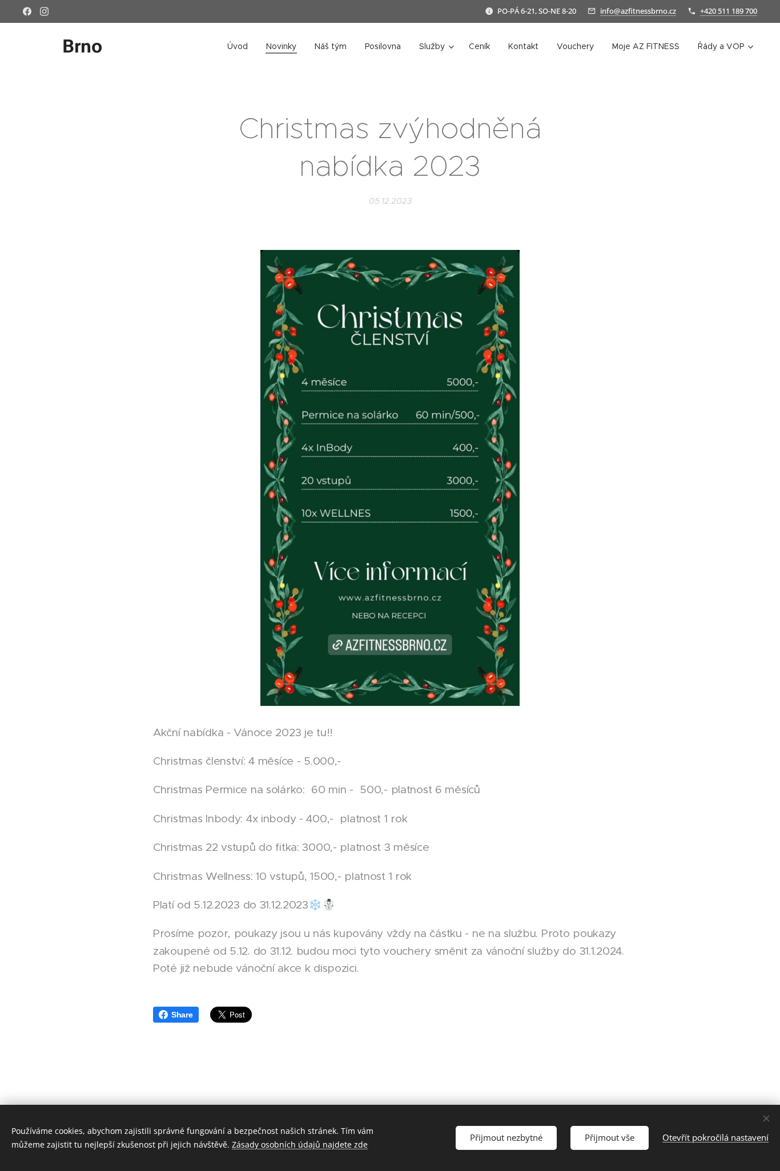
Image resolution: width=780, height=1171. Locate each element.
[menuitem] (240, 46)
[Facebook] (27, 11)
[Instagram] (44, 11)
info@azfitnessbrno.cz (638, 11)
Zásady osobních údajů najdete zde (300, 1144)
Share (182, 1014)
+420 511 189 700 (728, 11)
